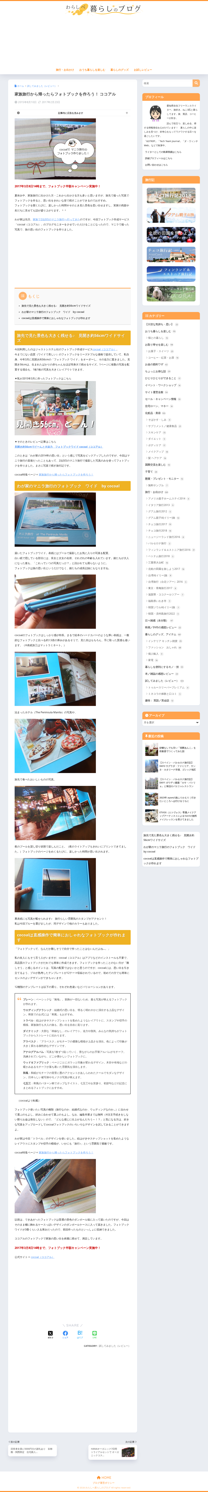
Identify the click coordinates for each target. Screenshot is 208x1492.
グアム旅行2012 (159, 511)
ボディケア (156, 445)
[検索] (196, 83)
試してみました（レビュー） (115, 1345)
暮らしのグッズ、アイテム (163, 634)
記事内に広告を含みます (70, 112)
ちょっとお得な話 (157, 371)
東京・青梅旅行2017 (162, 588)
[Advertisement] (104, 41)
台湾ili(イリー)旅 (159, 575)
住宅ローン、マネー (159, 406)
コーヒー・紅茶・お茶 (163, 357)
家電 (152, 660)
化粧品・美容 (155, 413)
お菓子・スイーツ (160, 351)
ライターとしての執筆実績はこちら (163, 151)
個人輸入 (155, 653)
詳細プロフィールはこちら (158, 158)
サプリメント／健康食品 (164, 426)
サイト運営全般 (156, 392)
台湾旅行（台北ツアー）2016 (167, 581)
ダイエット (156, 438)
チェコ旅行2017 (159, 524)
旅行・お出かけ (65, 69)
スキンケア (156, 432)
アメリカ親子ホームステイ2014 (168, 498)
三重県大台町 (158, 562)
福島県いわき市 (159, 601)
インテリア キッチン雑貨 (165, 641)
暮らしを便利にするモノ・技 (164, 667)
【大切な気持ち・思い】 (161, 324)
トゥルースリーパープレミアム (168, 687)
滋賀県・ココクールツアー (165, 594)
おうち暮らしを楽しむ (92, 69)
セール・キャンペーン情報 (162, 399)
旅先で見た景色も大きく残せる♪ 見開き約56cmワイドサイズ (56, 305)
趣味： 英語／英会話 (159, 700)
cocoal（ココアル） (104, 349)
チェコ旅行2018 (159, 530)
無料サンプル (157, 485)
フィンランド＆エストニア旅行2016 (171, 550)
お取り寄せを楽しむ (159, 344)
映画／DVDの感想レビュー (163, 627)
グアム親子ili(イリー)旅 (163, 517)
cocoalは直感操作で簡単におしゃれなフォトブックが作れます (56, 318)
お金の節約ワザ (156, 364)
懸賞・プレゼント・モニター (164, 478)
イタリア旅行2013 (160, 505)
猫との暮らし (158, 338)
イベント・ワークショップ (162, 385)
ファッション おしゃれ (164, 647)
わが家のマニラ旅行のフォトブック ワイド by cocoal (53, 311)
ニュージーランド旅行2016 (166, 537)
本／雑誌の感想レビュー (161, 673)
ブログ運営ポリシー (104, 1482)
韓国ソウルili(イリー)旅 (163, 607)
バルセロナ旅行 (159, 543)
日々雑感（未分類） (159, 620)
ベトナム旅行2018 (160, 556)
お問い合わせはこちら (156, 164)
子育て (151, 471)
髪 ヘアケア (157, 458)
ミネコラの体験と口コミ (164, 694)
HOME (106, 1478)
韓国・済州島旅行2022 (163, 613)
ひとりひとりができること (162, 378)
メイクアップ (158, 451)
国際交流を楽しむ (157, 464)
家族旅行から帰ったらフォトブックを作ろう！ (66, 474)
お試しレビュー (143, 69)
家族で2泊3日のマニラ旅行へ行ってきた (56, 219)
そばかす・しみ (159, 419)
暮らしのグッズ (119, 69)
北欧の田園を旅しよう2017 (166, 569)
